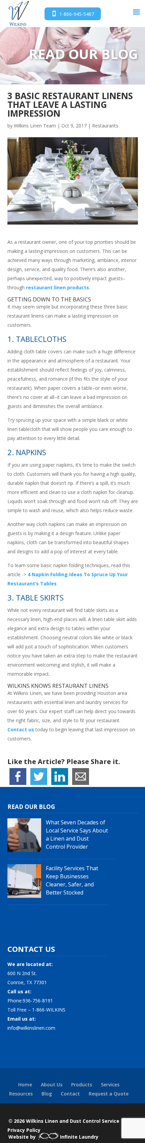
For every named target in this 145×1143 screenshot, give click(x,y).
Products (81, 1084)
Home (25, 1084)
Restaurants (105, 125)
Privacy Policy (23, 1130)
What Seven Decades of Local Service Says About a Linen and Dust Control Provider (77, 834)
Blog (46, 1093)
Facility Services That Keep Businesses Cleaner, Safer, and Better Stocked (72, 880)
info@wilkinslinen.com (31, 1028)
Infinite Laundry (79, 1137)
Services (110, 1084)
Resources (21, 1093)
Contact (70, 1093)
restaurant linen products (57, 287)
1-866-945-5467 (76, 14)
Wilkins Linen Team (35, 125)
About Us (51, 1084)
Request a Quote (108, 1093)
